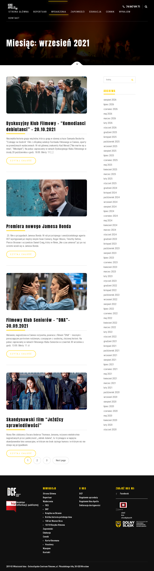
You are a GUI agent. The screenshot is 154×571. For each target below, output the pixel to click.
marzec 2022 (110, 327)
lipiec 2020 (109, 406)
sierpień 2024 (110, 206)
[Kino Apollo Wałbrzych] (12, 10)
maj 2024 (108, 220)
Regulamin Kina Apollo (89, 501)
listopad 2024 (110, 192)
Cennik (110, 11)
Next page (61, 460)
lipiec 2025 (109, 155)
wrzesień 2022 (110, 299)
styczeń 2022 (110, 336)
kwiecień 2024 (110, 225)
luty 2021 (108, 387)
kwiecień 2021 (110, 378)
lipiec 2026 (109, 104)
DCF (81, 493)
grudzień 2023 (110, 239)
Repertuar (40, 11)
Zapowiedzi (78, 11)
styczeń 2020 (110, 429)
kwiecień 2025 (110, 169)
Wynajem (124, 11)
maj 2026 (108, 113)
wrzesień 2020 (110, 397)
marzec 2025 (110, 174)
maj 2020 (108, 415)
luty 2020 (108, 424)
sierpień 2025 (110, 150)
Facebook (124, 493)
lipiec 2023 (109, 257)
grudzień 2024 (110, 188)
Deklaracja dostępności (89, 505)
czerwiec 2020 (111, 411)
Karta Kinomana (52, 540)
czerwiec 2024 (111, 215)
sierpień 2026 (110, 99)
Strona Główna (19, 11)
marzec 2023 (110, 271)
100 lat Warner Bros (54, 521)
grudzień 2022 (110, 285)
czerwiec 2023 (111, 262)
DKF (47, 509)
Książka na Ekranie (53, 513)
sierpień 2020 (110, 401)
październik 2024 (112, 197)
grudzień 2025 (110, 132)
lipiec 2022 (109, 308)
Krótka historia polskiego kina (58, 517)
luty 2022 (108, 332)
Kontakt (14, 18)
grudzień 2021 (110, 341)
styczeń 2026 (110, 127)
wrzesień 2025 (110, 146)
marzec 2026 (110, 118)
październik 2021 (112, 350)
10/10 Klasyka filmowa (55, 525)
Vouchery (49, 544)
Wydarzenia (58, 11)
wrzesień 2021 (110, 355)
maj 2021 (108, 373)
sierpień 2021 (110, 359)
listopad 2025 (110, 137)
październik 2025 (112, 141)
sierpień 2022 (110, 304)
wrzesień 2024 (110, 202)
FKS (47, 505)
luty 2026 (108, 123)
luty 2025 (108, 178)
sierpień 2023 (110, 253)
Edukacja (95, 11)
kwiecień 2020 (110, 420)
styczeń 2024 (110, 234)
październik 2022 (112, 294)
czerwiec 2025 (111, 160)
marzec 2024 (110, 229)
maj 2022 (108, 318)
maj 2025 (108, 164)
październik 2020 (112, 392)
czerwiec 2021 (111, 369)
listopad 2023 (110, 243)
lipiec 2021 (109, 364)
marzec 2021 (110, 383)
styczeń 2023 (110, 280)
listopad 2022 (110, 290)
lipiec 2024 (109, 211)
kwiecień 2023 (110, 267)
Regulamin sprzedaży (88, 497)
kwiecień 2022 (110, 322)
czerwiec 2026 (111, 109)
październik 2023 (112, 248)
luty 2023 (108, 276)
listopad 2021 (110, 346)
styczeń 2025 (110, 183)
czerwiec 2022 (111, 313)
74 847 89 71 (133, 6)
